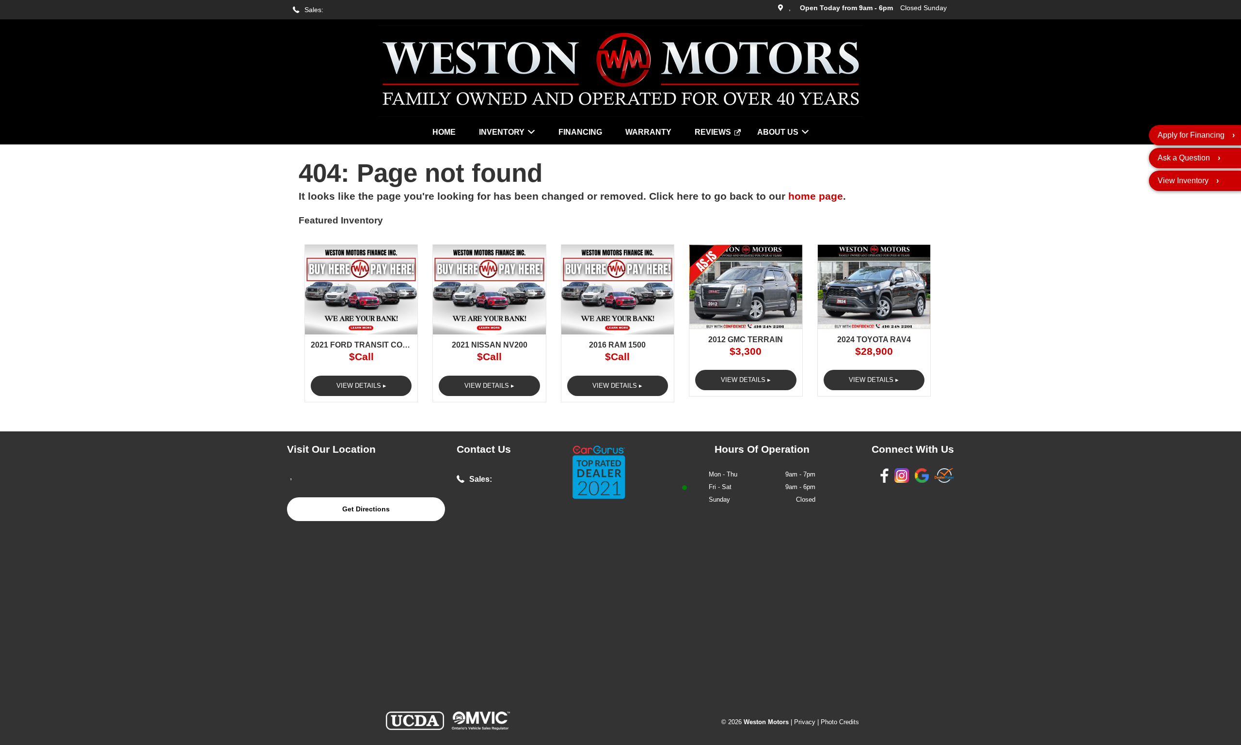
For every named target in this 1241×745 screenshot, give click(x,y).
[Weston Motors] (620, 114)
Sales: (313, 10)
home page (815, 196)
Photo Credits (840, 722)
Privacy (804, 722)
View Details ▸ (361, 385)
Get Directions (366, 509)
